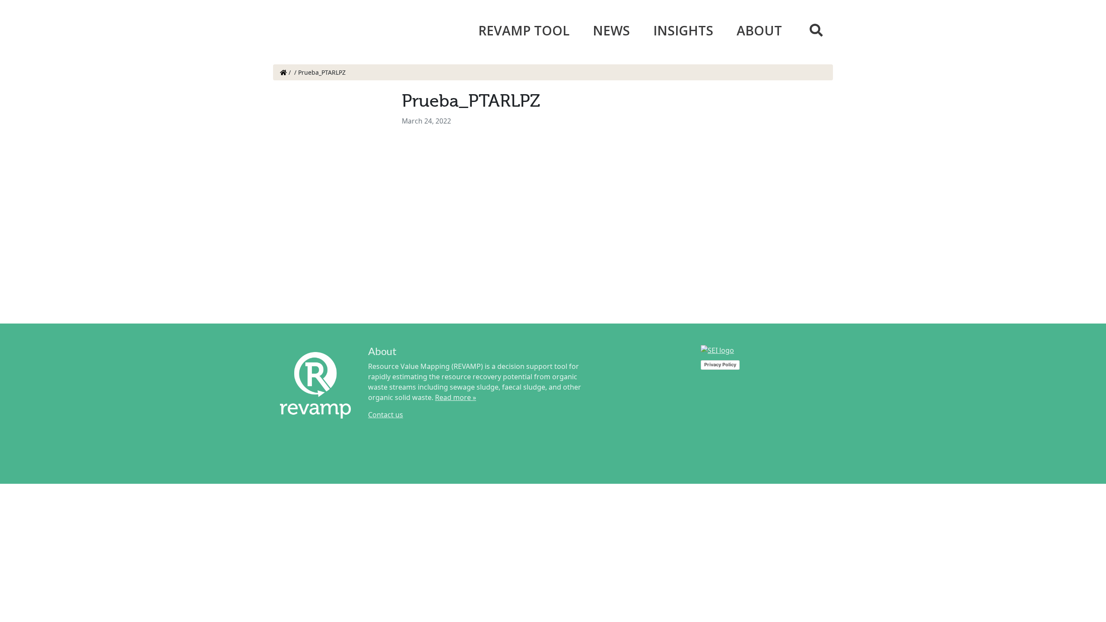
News (611, 30)
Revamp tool (523, 30)
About (759, 30)
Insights (683, 30)
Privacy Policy (720, 365)
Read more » (455, 397)
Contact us (385, 414)
